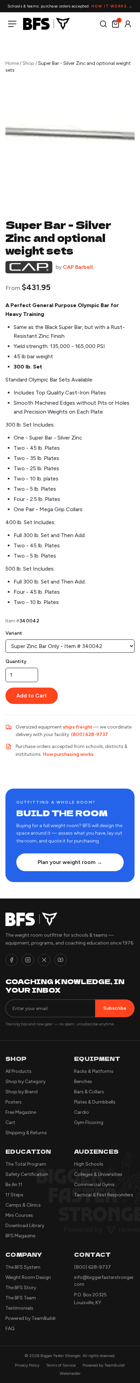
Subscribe (114, 1008)
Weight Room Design (28, 1277)
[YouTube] (60, 960)
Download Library (24, 1225)
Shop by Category (25, 1081)
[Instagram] (28, 960)
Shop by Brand (21, 1092)
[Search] (103, 24)
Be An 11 (13, 1184)
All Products (18, 1071)
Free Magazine (20, 1112)
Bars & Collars (89, 1092)
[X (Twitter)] (44, 960)
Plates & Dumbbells (95, 1102)
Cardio (81, 1112)
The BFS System (22, 1267)
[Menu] (13, 23)
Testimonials (19, 1308)
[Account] (128, 24)
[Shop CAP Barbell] (28, 267)
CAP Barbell (78, 267)
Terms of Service (61, 1365)
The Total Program (25, 1164)
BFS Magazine (20, 1236)
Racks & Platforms (93, 1071)
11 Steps (14, 1195)
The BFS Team (20, 1298)
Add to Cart (31, 695)
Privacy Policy (27, 1365)
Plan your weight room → (70, 862)
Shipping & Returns (26, 1133)
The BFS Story (20, 1288)
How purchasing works (68, 754)
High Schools (88, 1164)
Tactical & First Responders (103, 1195)
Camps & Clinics (23, 1205)
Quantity (16, 661)
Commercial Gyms (94, 1184)
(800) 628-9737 (89, 734)
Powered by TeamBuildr (30, 1318)
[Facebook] (11, 960)
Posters (13, 1102)
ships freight (77, 727)
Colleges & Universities (98, 1174)
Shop (28, 63)
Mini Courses (19, 1215)
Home (12, 63)
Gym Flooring (88, 1122)
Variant (13, 633)
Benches (83, 1081)
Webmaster (70, 1373)
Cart (10, 1122)
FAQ (10, 1328)
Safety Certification (26, 1174)
